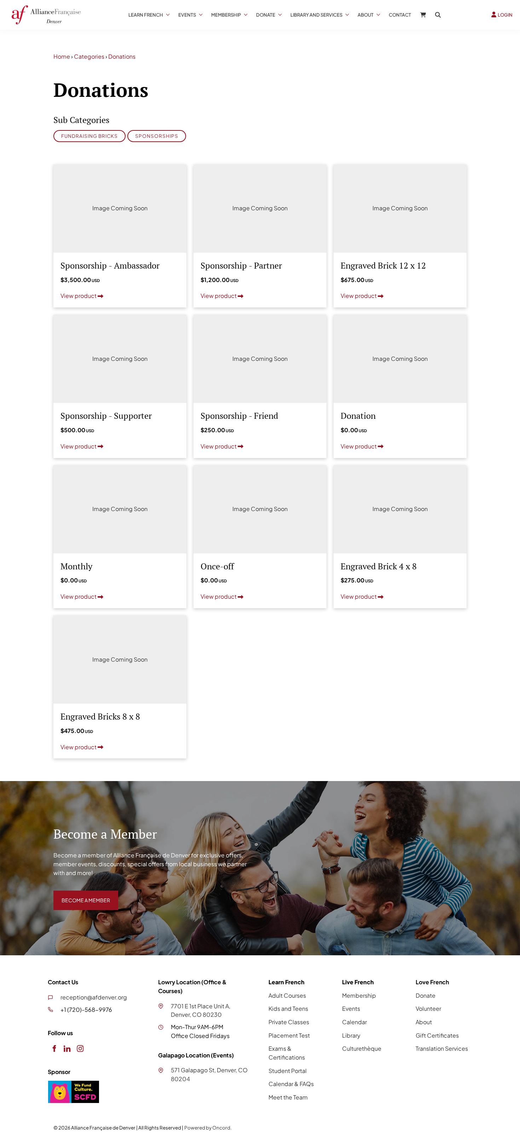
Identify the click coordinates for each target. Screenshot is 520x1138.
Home (61, 56)
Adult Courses (287, 995)
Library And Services (316, 15)
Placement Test (289, 1035)
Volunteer (428, 1008)
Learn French (145, 15)
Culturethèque (361, 1048)
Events (187, 15)
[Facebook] (54, 1048)
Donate (265, 15)
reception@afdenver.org (93, 997)
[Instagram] (80, 1048)
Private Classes (288, 1022)
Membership (226, 15)
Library (351, 1035)
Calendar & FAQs (291, 1083)
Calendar (354, 1022)
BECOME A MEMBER (80, 894)
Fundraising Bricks (89, 136)
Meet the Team (288, 1097)
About (366, 15)
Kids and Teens (288, 1008)
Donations (121, 56)
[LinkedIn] (67, 1048)
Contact (400, 15)
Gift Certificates (437, 1035)
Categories (89, 56)
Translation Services (442, 1048)
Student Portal (287, 1070)
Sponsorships (156, 136)
